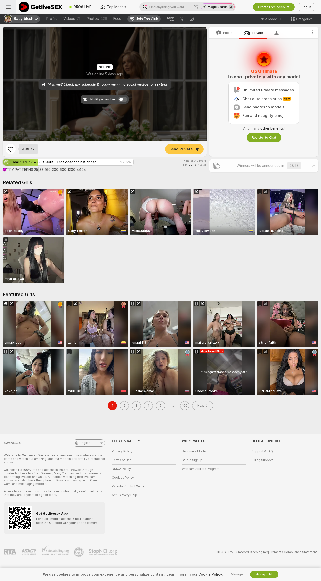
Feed (117, 18)
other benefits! (272, 128)
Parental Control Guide (128, 486)
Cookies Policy (123, 477)
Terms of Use (121, 460)
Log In (306, 7)
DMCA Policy (121, 469)
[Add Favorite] (11, 149)
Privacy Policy (122, 451)
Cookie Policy (210, 574)
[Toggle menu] (8, 7)
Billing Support (262, 460)
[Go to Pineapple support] (79, 552)
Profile (51, 18)
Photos (96, 18)
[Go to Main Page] (40, 7)
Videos (71, 18)
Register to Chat (264, 137)
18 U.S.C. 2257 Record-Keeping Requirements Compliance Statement (267, 552)
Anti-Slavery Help (124, 495)
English (85, 443)
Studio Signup (192, 460)
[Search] (196, 6)
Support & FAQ (262, 451)
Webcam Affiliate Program (200, 469)
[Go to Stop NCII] (103, 552)
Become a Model (194, 451)
